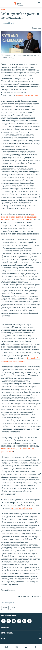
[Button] (35, 28)
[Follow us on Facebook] (3, 621)
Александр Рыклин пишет (28, 96)
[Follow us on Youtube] (14, 621)
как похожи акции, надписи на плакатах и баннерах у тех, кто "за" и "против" (19, 217)
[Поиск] (35, 647)
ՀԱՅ (6, 647)
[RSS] (24, 621)
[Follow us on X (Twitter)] (8, 621)
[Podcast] (29, 621)
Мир (3, 10)
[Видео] (25, 647)
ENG (16, 647)
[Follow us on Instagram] (19, 621)
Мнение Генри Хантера (21, 508)
